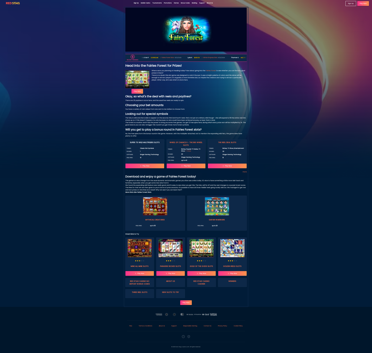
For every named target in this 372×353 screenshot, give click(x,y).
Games (176, 3)
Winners (232, 281)
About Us (210, 3)
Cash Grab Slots (244, 58)
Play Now (363, 3)
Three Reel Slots (139, 292)
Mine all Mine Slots (140, 266)
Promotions (168, 3)
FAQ (130, 326)
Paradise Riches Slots (170, 266)
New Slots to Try (170, 292)
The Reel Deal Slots (227, 142)
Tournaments (157, 3)
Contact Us (207, 326)
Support (202, 3)
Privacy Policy (222, 326)
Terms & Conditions (145, 326)
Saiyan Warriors (217, 220)
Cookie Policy (238, 326)
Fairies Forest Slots (155, 58)
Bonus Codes (185, 3)
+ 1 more (188, 151)
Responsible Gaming (190, 326)
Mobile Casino (145, 3)
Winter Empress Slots (197, 58)
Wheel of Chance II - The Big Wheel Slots (186, 143)
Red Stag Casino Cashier (201, 282)
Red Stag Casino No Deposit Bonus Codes (139, 282)
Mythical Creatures (155, 220)
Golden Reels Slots (232, 266)
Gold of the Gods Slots (201, 266)
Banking (194, 3)
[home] (67, 5)
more (245, 172)
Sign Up (136, 3)
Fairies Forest (211, 70)
